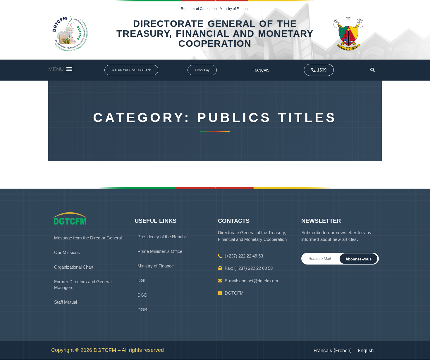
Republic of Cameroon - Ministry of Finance (215, 9)
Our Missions (67, 252)
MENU (56, 69)
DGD (142, 295)
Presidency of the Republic (163, 236)
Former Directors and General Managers (82, 284)
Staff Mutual (65, 302)
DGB (142, 309)
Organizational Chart (73, 267)
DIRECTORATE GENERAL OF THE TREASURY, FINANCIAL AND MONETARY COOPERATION (214, 33)
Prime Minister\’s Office (159, 251)
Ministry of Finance (155, 265)
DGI (141, 280)
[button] (69, 69)
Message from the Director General (88, 237)
